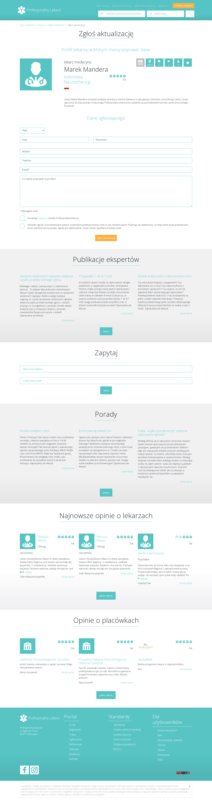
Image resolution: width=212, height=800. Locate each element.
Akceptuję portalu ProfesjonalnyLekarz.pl (53, 218)
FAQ (160, 759)
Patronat (74, 749)
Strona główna (27, 25)
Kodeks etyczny (122, 734)
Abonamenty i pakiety (170, 740)
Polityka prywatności (124, 744)
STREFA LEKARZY (183, 5)
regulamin (43, 218)
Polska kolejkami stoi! (34, 431)
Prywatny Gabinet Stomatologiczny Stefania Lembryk (103, 661)
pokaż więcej (106, 595)
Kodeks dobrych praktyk (127, 729)
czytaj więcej (68, 320)
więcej (106, 331)
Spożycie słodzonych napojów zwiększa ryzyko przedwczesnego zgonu (46, 278)
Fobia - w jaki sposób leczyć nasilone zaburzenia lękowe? (162, 433)
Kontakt (73, 759)
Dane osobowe (122, 739)
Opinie (161, 750)
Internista (73, 77)
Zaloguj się (163, 5)
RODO (117, 749)
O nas (72, 724)
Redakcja (74, 754)
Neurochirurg (77, 82)
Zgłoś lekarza (102, 5)
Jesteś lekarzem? (167, 730)
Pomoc (162, 745)
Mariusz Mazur (43, 538)
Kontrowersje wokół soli (95, 431)
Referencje (75, 744)
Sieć (160, 735)
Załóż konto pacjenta (144, 5)
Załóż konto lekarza (121, 5)
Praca (72, 734)
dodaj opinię (67, 576)
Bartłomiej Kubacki (151, 553)
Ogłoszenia (75, 739)
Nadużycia (163, 754)
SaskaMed (145, 659)
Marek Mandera (56, 25)
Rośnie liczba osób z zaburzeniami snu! (165, 276)
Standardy (119, 724)
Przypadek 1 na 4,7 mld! (95, 276)
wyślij (106, 390)
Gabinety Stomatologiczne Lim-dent (44, 659)
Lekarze (41, 25)
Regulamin (75, 729)
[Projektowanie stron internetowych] (184, 769)
